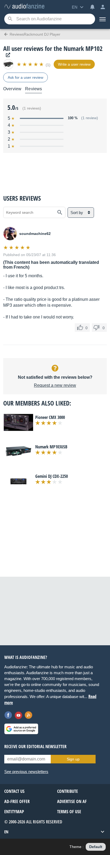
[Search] (10, 19)
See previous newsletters (26, 771)
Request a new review (55, 385)
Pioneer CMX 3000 (50, 417)
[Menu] (102, 19)
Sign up (73, 759)
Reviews (33, 89)
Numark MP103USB (51, 447)
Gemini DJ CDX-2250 (51, 476)
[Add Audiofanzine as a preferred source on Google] (21, 728)
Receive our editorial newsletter (35, 746)
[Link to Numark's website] (6, 55)
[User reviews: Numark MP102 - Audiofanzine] (24, 6)
